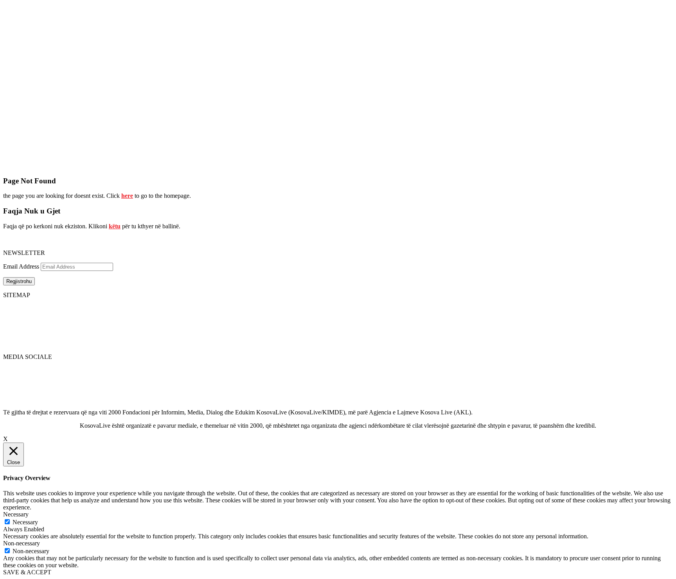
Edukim (13, 336)
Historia (332, 308)
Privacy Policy (652, 308)
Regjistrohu (19, 281)
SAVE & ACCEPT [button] (27, 572)
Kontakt (332, 322)
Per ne (330, 315)
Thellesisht (16, 322)
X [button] (5, 439)
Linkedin (14, 384)
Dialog (11, 329)
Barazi (11, 343)
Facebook (15, 370)
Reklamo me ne (653, 315)
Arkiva (330, 329)
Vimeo (11, 398)
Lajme (11, 315)
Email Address (21, 266)
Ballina (12, 308)
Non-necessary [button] (21, 543)
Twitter (12, 377)
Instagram (15, 405)
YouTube (14, 391)
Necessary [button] (16, 514)
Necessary (25, 522)
